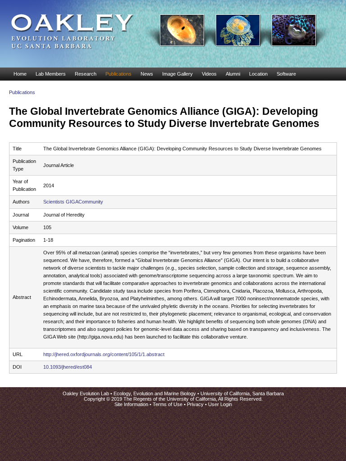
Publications (118, 74)
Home (20, 74)
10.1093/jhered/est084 (67, 367)
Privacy (195, 404)
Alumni (233, 74)
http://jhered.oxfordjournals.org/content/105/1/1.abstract (103, 354)
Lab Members (51, 74)
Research (85, 74)
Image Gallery (177, 74)
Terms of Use (167, 404)
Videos (209, 74)
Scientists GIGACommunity (73, 201)
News (147, 74)
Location (258, 74)
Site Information (131, 404)
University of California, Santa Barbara (242, 393)
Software (286, 74)
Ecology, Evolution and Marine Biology (155, 393)
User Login (220, 404)
